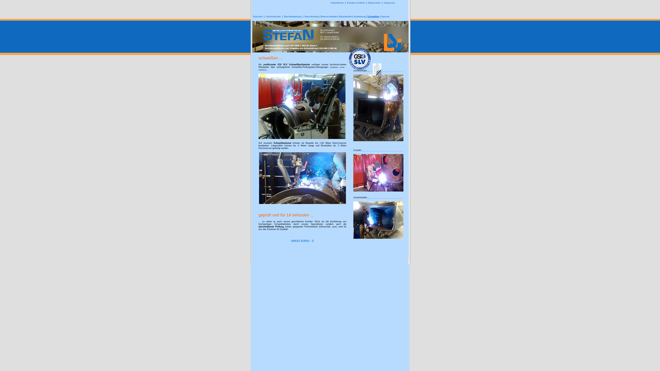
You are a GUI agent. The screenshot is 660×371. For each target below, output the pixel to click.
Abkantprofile (345, 16)
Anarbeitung (360, 16)
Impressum (389, 3)
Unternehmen (337, 3)
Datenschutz (374, 3)
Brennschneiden (329, 16)
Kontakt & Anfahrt (356, 3)
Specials (385, 16)
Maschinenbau (312, 16)
